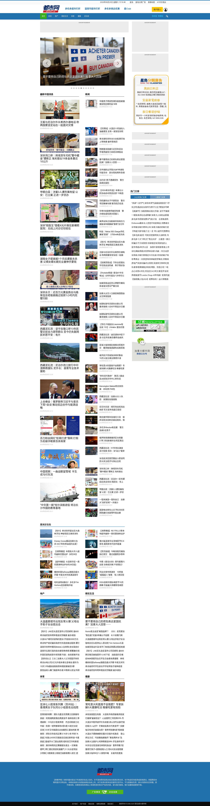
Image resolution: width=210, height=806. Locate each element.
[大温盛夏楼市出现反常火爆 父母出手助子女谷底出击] (59, 608)
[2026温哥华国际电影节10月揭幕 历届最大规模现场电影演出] (91, 585)
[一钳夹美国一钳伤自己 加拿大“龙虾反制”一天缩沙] (91, 502)
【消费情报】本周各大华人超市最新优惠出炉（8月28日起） (66, 554)
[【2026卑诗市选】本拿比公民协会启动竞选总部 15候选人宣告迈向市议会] (91, 193)
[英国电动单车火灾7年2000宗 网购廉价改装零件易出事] (91, 513)
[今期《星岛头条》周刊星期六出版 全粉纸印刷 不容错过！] (91, 564)
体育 (72, 16)
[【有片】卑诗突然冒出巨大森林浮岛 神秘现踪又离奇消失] (91, 244)
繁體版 (160, 16)
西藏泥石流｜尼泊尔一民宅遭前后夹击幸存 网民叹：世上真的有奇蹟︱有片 (112, 482)
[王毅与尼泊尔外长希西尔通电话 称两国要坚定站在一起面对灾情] (59, 109)
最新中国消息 (46, 94)
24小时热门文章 (140, 197)
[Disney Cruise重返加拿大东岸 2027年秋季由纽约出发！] (46, 544)
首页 (43, 16)
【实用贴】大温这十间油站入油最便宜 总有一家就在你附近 (112, 131)
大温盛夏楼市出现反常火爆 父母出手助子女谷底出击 (59, 623)
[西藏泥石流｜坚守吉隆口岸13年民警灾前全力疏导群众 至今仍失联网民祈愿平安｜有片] (59, 316)
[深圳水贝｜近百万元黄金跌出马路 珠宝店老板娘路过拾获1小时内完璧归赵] (59, 279)
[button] (167, 16)
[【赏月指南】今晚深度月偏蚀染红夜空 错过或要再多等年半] (91, 554)
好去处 (86, 16)
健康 (79, 16)
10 (93, 88)
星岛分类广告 (141, 2)
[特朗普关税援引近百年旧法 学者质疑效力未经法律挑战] (91, 152)
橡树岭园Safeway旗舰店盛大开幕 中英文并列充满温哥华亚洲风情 (66, 575)
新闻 (50, 16)
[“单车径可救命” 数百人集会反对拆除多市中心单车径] (91, 379)
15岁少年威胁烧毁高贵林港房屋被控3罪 (57, 666)
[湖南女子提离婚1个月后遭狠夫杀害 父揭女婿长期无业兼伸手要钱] (59, 246)
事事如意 (151, 2)
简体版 (154, 16)
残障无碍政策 (100, 804)
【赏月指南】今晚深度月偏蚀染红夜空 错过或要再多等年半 (112, 554)
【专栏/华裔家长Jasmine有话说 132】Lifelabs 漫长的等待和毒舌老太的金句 (111, 327)
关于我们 (75, 804)
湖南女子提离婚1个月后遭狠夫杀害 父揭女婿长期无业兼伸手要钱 (58, 260)
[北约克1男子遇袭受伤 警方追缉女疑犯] (91, 183)
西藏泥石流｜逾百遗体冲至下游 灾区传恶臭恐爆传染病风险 (112, 338)
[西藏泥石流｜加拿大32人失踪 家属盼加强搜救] (91, 399)
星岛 (131, 2)
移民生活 (64, 16)
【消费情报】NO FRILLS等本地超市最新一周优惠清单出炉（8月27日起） (112, 534)
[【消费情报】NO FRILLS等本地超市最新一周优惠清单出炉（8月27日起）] (91, 533)
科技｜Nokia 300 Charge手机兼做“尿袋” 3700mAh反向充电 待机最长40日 (111, 234)
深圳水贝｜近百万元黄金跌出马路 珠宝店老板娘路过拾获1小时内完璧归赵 (59, 295)
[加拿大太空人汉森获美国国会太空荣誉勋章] (91, 296)
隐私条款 (91, 804)
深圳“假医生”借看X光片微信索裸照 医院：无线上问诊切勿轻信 (59, 227)
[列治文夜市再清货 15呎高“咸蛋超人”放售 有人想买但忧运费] (91, 575)
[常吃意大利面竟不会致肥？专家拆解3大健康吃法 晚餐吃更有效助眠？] (91, 368)
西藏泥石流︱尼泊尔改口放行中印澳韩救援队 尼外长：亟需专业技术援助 (59, 368)
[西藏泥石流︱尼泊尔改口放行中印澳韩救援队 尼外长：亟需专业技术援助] (59, 352)
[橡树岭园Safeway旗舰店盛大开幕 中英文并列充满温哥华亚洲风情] (46, 575)
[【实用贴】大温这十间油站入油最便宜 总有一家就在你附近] (91, 131)
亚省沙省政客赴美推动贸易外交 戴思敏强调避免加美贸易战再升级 (112, 348)
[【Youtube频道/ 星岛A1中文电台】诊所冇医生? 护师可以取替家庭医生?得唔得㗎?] (91, 275)
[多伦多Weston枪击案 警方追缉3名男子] (91, 430)
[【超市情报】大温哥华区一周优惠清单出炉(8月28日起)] (46, 564)
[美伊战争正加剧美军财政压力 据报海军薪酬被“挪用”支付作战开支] (91, 224)
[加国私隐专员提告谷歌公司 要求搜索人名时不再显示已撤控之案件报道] (91, 306)
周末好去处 (45, 524)
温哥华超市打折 (92, 8)
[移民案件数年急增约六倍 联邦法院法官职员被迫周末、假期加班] (91, 420)
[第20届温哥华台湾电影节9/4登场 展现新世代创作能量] (91, 544)
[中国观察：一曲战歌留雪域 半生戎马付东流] (59, 459)
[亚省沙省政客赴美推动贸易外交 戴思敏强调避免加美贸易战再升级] (91, 348)
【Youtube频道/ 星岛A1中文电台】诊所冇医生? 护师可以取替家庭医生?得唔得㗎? (111, 276)
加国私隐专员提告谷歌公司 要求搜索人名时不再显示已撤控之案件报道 (112, 307)
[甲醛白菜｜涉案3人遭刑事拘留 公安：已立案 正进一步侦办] (59, 179)
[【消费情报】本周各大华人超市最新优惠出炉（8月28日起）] (46, 554)
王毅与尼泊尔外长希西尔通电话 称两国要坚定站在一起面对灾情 (59, 124)
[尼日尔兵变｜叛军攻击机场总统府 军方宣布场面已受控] (91, 409)
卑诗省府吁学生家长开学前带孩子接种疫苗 (103, 666)
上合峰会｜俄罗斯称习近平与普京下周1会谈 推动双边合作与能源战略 (59, 404)
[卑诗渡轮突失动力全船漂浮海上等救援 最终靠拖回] (91, 141)
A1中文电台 (161, 2)
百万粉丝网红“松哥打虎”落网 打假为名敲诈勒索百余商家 (59, 440)
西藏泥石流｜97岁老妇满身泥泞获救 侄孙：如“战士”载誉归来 (112, 451)
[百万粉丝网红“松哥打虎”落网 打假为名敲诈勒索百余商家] (59, 425)
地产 (56, 16)
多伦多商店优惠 (112, 8)
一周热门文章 (160, 197)
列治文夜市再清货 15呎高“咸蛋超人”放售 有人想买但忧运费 (111, 575)
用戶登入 (157, 9)
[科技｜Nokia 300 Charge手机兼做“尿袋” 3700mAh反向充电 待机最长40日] (91, 234)
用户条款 (83, 804)
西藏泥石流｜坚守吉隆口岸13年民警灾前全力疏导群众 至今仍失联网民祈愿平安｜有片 (59, 331)
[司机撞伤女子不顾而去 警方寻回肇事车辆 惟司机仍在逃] (91, 203)
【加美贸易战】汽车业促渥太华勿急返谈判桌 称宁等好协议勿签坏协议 (112, 265)
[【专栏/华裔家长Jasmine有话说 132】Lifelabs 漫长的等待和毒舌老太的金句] (91, 327)
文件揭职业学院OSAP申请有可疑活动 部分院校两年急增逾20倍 (112, 173)
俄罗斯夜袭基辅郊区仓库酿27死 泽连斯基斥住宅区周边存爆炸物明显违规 (111, 441)
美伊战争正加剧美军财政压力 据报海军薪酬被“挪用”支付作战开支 (112, 224)
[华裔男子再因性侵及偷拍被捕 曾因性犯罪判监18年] (91, 104)
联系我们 (110, 804)
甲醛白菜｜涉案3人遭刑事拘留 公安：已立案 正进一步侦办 (59, 193)
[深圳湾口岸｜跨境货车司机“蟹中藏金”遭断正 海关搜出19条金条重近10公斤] (59, 143)
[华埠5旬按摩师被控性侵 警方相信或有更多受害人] (91, 214)
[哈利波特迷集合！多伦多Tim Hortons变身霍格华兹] (46, 585)
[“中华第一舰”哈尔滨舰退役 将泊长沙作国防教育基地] (59, 492)
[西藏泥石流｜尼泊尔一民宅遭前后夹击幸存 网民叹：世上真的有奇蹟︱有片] (91, 482)
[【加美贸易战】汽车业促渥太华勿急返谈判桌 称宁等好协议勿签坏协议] (91, 265)
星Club (127, 8)
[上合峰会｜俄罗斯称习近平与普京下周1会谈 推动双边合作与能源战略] (59, 389)
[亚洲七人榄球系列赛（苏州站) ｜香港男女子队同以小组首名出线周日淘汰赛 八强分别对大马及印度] (59, 691)
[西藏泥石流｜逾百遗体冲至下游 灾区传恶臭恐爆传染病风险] (91, 337)
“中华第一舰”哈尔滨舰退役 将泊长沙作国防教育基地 (59, 506)
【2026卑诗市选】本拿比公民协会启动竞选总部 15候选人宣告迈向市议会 (111, 193)
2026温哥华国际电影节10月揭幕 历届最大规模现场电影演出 (111, 585)
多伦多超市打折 (72, 8)
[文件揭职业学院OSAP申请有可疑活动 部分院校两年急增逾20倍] (91, 172)
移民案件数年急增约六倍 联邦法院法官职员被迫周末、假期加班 (112, 420)
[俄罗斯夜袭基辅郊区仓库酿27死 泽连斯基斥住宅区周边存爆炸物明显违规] (91, 440)
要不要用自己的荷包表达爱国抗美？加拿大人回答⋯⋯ (103, 623)
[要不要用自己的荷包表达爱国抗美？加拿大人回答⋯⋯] (91, 162)
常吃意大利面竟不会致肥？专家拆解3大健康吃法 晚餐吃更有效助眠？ (112, 368)
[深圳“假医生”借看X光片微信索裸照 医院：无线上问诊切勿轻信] (59, 212)
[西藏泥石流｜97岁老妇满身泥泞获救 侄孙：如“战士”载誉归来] (91, 451)
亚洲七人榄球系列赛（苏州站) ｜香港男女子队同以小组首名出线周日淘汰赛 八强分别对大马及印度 (59, 707)
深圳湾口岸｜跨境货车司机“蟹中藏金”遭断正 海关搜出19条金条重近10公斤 (59, 158)
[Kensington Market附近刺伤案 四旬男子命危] (91, 389)
